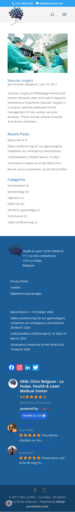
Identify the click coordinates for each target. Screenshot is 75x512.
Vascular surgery (20, 80)
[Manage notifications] (9, 503)
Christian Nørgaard (24, 84)
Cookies (15, 287)
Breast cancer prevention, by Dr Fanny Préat (37, 169)
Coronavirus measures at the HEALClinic (34, 163)
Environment (16, 185)
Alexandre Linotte (33, 448)
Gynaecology (16, 192)
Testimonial (15, 216)
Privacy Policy (19, 281)
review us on (31, 415)
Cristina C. (27, 425)
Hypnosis (14, 198)
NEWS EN (14, 204)
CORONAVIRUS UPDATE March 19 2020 (33, 157)
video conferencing (20, 222)
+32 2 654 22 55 (24, 3)
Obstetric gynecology (22, 210)
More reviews (37, 468)
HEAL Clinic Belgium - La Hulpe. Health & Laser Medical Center (42, 386)
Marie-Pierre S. (18, 140)
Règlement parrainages (26, 293)
